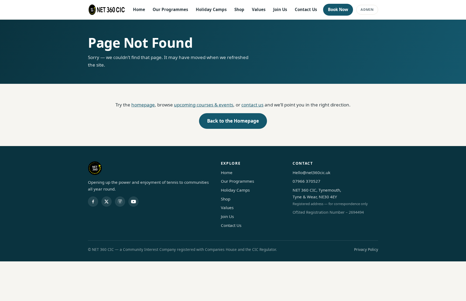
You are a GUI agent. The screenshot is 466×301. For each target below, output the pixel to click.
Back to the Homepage (233, 121)
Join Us (280, 9)
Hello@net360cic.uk (311, 172)
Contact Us (306, 9)
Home (139, 9)
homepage (143, 105)
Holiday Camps (211, 9)
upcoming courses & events (203, 105)
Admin (367, 9)
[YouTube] (133, 201)
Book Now (338, 9)
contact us (252, 105)
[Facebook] (93, 201)
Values (259, 9)
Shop (239, 9)
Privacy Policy (366, 249)
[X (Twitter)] (106, 201)
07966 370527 (306, 181)
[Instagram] (120, 201)
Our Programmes (170, 9)
